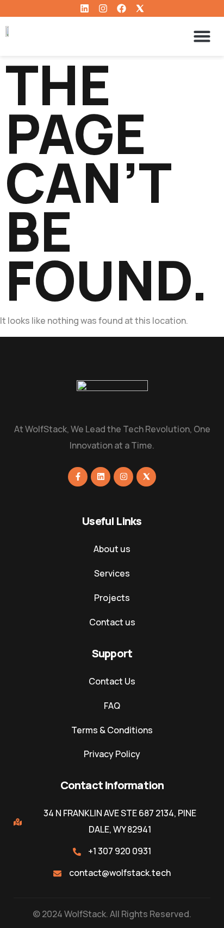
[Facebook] (121, 8)
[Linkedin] (84, 8)
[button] (202, 36)
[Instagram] (103, 8)
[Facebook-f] (78, 477)
